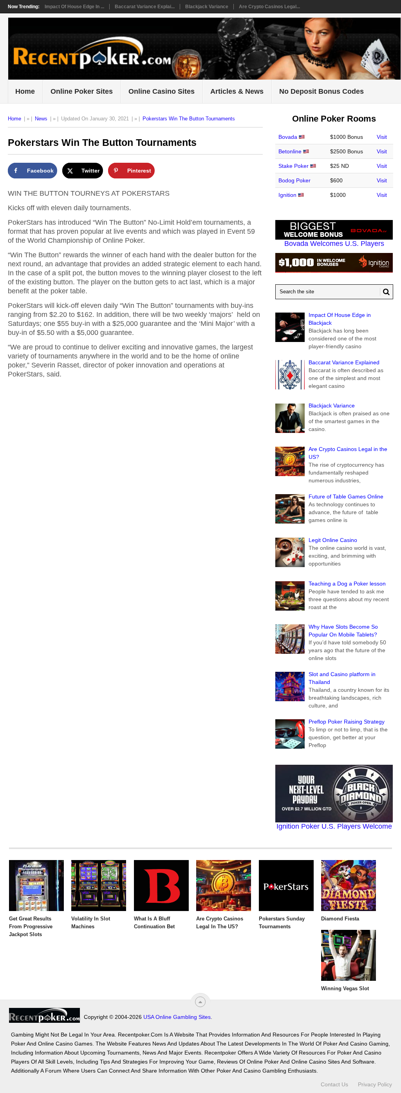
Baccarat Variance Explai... (145, 6)
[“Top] (200, 1002)
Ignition (287, 195)
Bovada (287, 137)
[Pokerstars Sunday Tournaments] (286, 885)
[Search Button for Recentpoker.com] (385, 292)
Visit (382, 137)
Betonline (290, 151)
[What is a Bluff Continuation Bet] (161, 885)
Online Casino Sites (161, 91)
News (41, 119)
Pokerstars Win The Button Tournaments (189, 119)
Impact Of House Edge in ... (74, 6)
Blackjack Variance (206, 6)
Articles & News (237, 91)
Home (25, 91)
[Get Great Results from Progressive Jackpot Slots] (36, 885)
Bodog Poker (294, 180)
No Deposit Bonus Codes (321, 91)
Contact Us (334, 1084)
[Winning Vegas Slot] (348, 955)
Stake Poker (293, 166)
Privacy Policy (375, 1084)
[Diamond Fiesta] (348, 885)
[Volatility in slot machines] (98, 885)
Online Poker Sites (82, 91)
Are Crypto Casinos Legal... (269, 6)
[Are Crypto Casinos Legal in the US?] (223, 885)
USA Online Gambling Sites (177, 1017)
